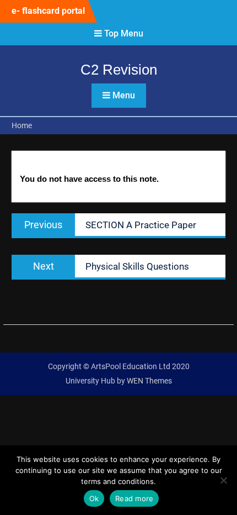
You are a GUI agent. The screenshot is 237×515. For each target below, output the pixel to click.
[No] (223, 480)
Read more (134, 498)
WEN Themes (149, 380)
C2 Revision (118, 69)
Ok (94, 498)
